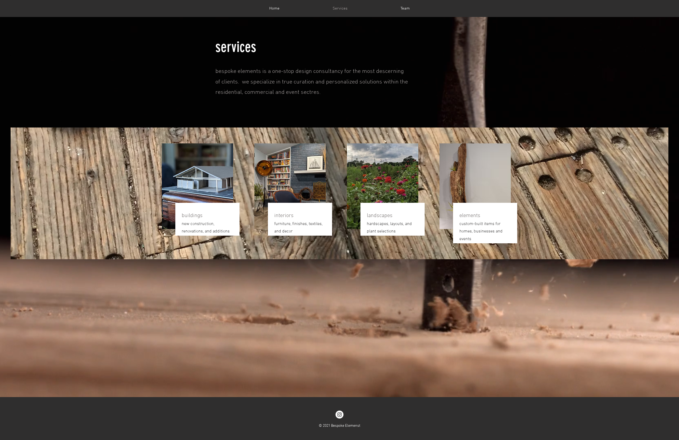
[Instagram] (339, 415)
